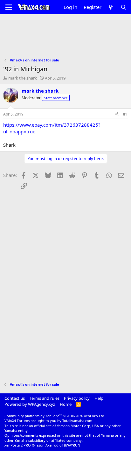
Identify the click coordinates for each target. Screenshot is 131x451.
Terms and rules (44, 398)
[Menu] (8, 7)
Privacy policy (77, 398)
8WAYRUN (72, 445)
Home (66, 404)
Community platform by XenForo (54, 415)
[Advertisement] (65, 40)
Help (98, 398)
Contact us (14, 398)
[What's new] (111, 7)
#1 (125, 114)
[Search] (123, 7)
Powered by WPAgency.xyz (29, 404)
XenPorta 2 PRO (17, 445)
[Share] (117, 114)
